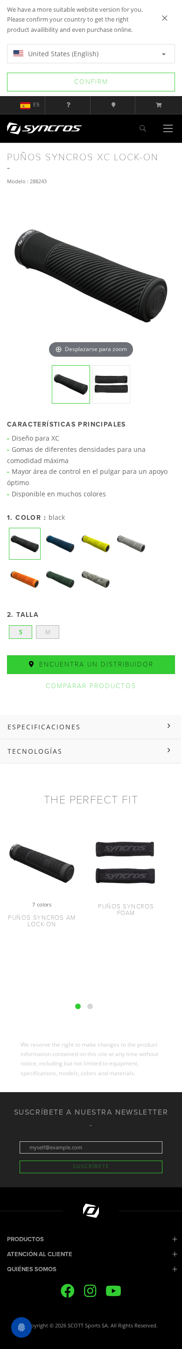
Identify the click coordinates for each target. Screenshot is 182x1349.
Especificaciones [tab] (44, 726)
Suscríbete (91, 1166)
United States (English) (62, 53)
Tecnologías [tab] (35, 751)
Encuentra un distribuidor (95, 664)
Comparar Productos (91, 686)
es (36, 105)
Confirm (91, 82)
